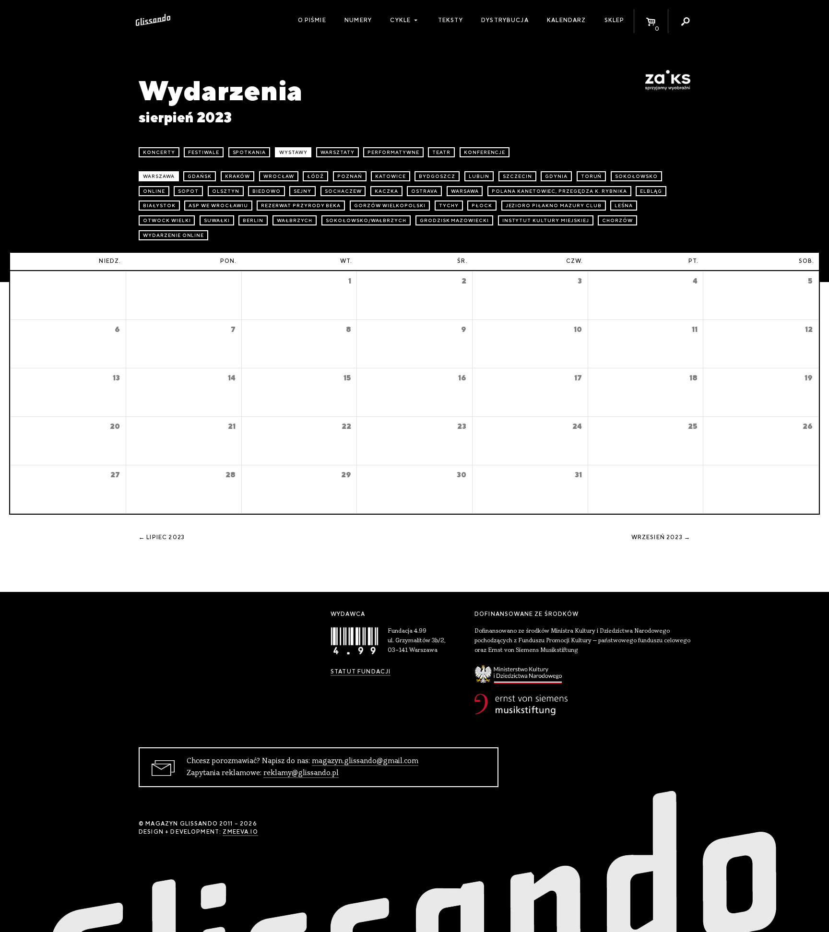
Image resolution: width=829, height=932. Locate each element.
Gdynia (556, 176)
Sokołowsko (636, 176)
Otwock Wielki (166, 220)
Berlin (253, 220)
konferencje (485, 152)
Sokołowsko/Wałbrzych (366, 220)
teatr (441, 152)
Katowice (390, 176)
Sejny (302, 191)
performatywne (393, 152)
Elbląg (651, 191)
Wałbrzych (295, 220)
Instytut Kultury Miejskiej (545, 220)
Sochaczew (343, 191)
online (154, 191)
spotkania (249, 152)
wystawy (293, 152)
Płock (482, 205)
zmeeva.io (240, 831)
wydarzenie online (173, 235)
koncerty (159, 152)
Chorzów (617, 220)
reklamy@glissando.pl (301, 773)
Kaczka (386, 191)
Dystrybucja (505, 20)
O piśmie (312, 20)
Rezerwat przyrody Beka (301, 205)
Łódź (315, 176)
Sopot (188, 191)
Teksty (450, 20)
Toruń (591, 176)
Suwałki (217, 220)
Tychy (449, 205)
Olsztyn (225, 191)
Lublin (479, 176)
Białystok (159, 205)
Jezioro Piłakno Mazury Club (554, 205)
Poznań (349, 176)
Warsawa (465, 191)
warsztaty (337, 152)
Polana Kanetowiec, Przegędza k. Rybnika (559, 191)
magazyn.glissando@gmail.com (365, 761)
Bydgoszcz (437, 176)
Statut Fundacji (361, 671)
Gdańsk (200, 176)
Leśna (624, 205)
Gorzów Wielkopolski (390, 205)
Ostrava (424, 191)
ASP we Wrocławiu (218, 205)
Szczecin (517, 176)
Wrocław (278, 176)
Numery (358, 20)
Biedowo (266, 191)
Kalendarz (566, 20)
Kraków (237, 176)
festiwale (203, 152)
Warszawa (159, 176)
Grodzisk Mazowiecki (454, 220)
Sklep (614, 20)
